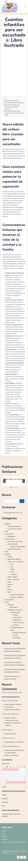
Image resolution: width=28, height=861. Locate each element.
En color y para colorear (15, 529)
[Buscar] (22, 501)
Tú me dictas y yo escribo (13, 479)
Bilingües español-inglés (18, 546)
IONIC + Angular (12, 577)
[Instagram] (24, 857)
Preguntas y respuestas (15, 610)
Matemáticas (17, 620)
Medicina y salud (18, 622)
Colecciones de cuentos (15, 541)
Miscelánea (16, 637)
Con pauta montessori (14, 526)
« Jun (3, 787)
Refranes (16, 625)
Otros (6, 551)
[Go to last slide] (4, 481)
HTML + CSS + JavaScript (15, 562)
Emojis (15, 635)
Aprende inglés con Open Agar (14, 742)
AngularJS (5, 798)
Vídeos (7, 602)
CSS (11, 564)
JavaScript (13, 574)
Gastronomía (17, 617)
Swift (9, 592)
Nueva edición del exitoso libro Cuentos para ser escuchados (14, 101)
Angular (10, 556)
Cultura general (15, 612)
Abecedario (13, 607)
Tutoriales (8, 554)
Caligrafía (7, 524)
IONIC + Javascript (13, 579)
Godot (6, 531)
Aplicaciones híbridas (14, 559)
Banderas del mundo (19, 632)
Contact (4, 836)
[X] (21, 857)
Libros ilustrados (13, 544)
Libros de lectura (10, 539)
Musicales (11, 605)
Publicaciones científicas (12, 709)
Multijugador (11, 536)
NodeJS (10, 584)
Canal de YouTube (10, 734)
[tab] (10, 487)
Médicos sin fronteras (11, 755)
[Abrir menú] (24, 6)
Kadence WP (15, 853)
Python (10, 589)
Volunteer (5, 839)
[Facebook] (18, 857)
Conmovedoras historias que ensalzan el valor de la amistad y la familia (14, 113)
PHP (9, 587)
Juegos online (9, 534)
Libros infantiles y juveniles (13, 704)
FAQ (3, 833)
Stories (4, 831)
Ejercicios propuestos (17, 594)
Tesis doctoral (9, 707)
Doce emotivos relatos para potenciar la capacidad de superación (12, 107)
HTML (12, 569)
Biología (15, 615)
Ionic (3, 806)
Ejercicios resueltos (16, 597)
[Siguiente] (23, 481)
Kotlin (9, 582)
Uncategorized (9, 600)
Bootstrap (5, 802)
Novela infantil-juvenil (14, 549)
